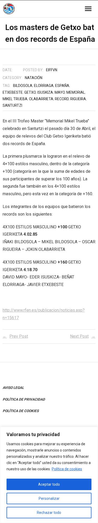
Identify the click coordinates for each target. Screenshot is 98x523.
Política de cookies (67, 469)
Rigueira (78, 99)
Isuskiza (45, 92)
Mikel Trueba (15, 99)
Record (62, 99)
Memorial (75, 92)
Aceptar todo (49, 484)
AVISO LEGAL (13, 387)
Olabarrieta (41, 99)
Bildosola (22, 86)
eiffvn (51, 70)
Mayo (60, 92)
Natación (33, 78)
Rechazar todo (49, 512)
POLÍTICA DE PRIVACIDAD (24, 399)
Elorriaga (44, 86)
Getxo (30, 92)
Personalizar (49, 498)
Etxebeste (13, 92)
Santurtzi (12, 105)
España (62, 86)
